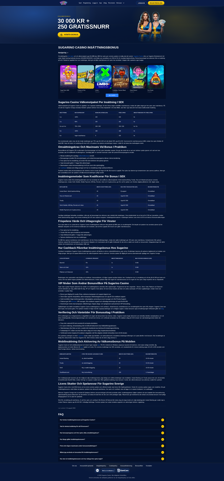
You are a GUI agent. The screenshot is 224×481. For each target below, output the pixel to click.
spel (81, 347)
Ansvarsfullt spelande (86, 466)
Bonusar (119, 3)
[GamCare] (123, 470)
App (100, 3)
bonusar (73, 301)
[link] (68, 79)
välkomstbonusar (84, 156)
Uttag (105, 3)
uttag (162, 308)
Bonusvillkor (139, 466)
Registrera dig (156, 3)
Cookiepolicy (113, 466)
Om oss (74, 466)
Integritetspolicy (101, 466)
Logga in (95, 3)
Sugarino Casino (138, 56)
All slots (112, 95)
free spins (70, 56)
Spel (80, 3)
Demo (68, 80)
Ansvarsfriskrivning (126, 466)
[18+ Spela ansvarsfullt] (97, 470)
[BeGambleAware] (108, 470)
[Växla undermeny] (124, 3)
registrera (81, 335)
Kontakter (149, 466)
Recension (111, 3)
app (99, 345)
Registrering (87, 3)
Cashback (63, 168)
